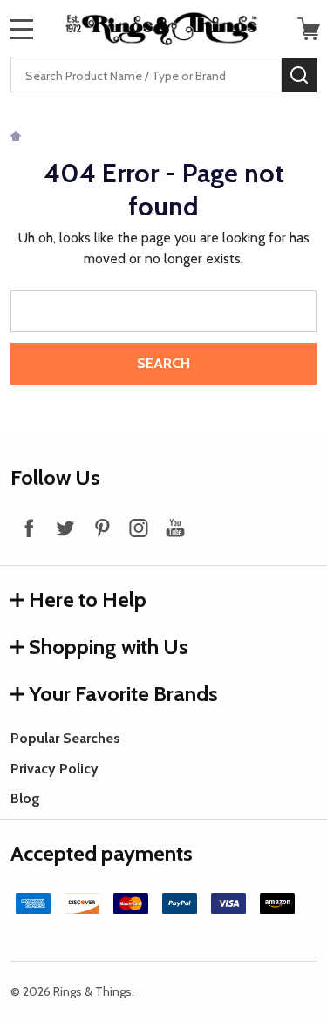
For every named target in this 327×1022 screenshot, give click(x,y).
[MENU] (21, 28)
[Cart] (308, 28)
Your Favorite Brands (123, 693)
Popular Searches (65, 738)
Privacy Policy (54, 768)
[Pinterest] (102, 527)
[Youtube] (175, 527)
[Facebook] (28, 527)
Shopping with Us (108, 646)
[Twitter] (65, 527)
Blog (25, 798)
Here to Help (87, 599)
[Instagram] (138, 527)
